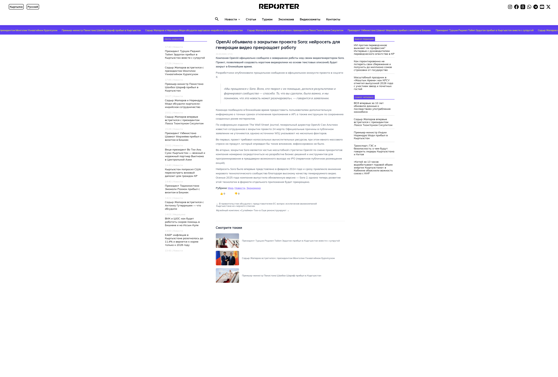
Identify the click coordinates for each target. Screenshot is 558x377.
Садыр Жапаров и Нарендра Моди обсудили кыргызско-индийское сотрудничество (165, 30)
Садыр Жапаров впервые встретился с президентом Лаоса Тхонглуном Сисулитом (266, 30)
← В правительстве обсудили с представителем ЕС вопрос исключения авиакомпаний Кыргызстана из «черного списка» (266, 204)
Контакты (333, 19)
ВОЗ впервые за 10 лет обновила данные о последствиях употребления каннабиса (372, 107)
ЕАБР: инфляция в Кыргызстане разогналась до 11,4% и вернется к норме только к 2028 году (184, 240)
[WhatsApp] (529, 7)
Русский (33, 6)
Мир (230, 188)
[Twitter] (548, 7)
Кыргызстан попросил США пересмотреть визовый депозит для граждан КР (183, 173)
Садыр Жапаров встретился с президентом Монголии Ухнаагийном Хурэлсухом (184, 71)
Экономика (253, 188)
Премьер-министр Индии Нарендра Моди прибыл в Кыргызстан (371, 135)
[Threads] (523, 7)
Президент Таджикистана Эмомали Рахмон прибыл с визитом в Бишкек (182, 189)
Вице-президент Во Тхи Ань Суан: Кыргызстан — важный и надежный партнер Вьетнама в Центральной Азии (185, 154)
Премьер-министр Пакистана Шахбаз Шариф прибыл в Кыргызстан (72, 30)
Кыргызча (16, 6)
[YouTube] (542, 7)
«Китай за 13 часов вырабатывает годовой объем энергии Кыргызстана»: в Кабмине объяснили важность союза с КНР (373, 167)
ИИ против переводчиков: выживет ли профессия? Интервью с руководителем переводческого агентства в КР (374, 49)
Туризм (267, 19)
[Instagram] (510, 7)
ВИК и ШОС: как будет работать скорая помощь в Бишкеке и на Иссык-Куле (182, 222)
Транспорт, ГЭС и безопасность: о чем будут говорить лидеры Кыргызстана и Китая (374, 150)
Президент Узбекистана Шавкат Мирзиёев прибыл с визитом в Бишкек (360, 30)
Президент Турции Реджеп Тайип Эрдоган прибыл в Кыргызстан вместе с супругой (455, 30)
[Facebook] (516, 7)
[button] (217, 19)
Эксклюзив (286, 19)
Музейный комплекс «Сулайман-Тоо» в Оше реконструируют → (252, 210)
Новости (231, 19)
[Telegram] (535, 7)
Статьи (251, 19)
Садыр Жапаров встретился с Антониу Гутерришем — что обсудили (184, 205)
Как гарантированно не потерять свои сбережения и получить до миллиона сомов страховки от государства (373, 65)
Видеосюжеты (310, 19)
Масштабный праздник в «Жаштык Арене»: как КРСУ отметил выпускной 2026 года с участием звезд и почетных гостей (373, 83)
